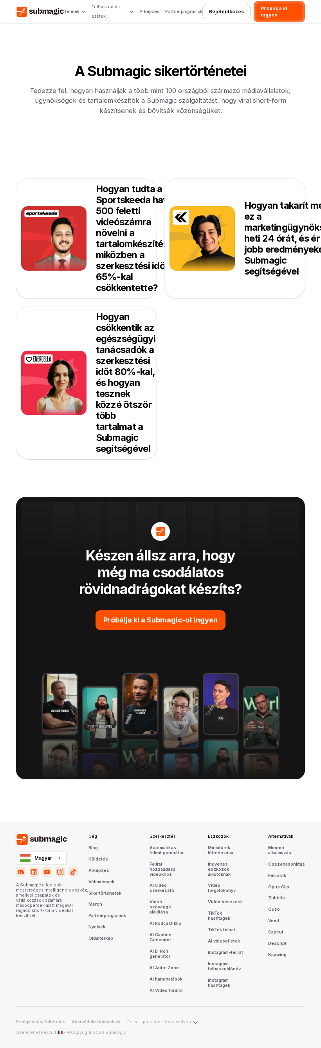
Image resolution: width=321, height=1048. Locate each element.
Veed (273, 921)
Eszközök (218, 836)
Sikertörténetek (104, 893)
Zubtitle (276, 898)
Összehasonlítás (286, 864)
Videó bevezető (225, 902)
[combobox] (41, 857)
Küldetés (98, 859)
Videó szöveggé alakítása (160, 907)
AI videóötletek (224, 941)
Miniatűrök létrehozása (220, 850)
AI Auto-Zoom (165, 968)
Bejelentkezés (226, 12)
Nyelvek (96, 927)
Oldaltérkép (100, 938)
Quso (274, 909)
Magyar (43, 858)
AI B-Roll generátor (160, 954)
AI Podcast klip (165, 923)
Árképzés (149, 11)
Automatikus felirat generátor (167, 850)
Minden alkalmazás (279, 850)
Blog (93, 848)
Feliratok (277, 875)
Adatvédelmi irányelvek (96, 1022)
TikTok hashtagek (219, 916)
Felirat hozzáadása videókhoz (162, 869)
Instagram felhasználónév (224, 967)
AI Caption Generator (160, 937)
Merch (95, 904)
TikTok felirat (221, 930)
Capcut (275, 932)
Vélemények (101, 882)
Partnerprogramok (183, 11)
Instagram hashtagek (219, 983)
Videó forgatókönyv (222, 888)
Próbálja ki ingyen (274, 11)
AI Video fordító (166, 990)
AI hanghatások (166, 979)
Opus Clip (278, 887)
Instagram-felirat (225, 952)
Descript (277, 943)
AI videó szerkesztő (162, 888)
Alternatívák (280, 836)
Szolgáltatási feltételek (40, 1022)
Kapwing (277, 955)
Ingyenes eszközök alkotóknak (219, 869)
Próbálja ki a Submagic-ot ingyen (160, 620)
